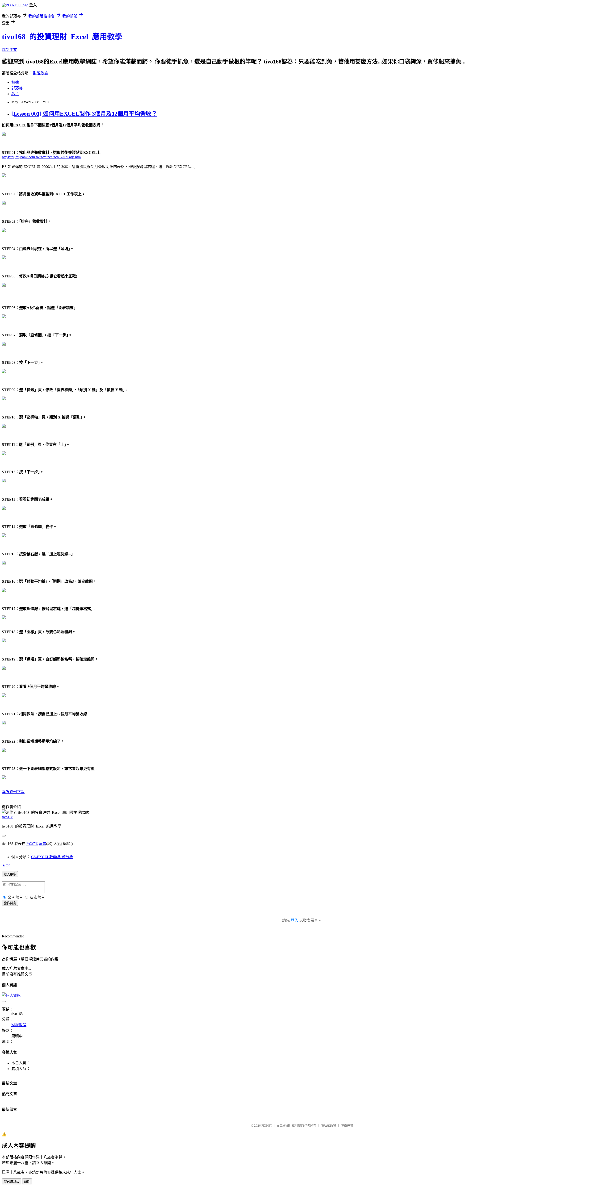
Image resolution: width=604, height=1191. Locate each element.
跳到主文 (9, 50)
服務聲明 (347, 1125)
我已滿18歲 (11, 1181)
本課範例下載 (13, 792)
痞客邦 (32, 844)
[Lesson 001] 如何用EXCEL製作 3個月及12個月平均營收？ (84, 114)
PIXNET (266, 1125)
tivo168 (7, 817)
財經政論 (40, 73)
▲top (6, 865)
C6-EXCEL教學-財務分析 (52, 857)
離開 (27, 1181)
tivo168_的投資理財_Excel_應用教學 (62, 36)
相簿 (15, 82)
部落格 (17, 88)
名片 (15, 94)
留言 (42, 844)
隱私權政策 (328, 1125)
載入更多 (10, 874)
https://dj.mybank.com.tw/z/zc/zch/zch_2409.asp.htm (41, 157)
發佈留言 (10, 903)
